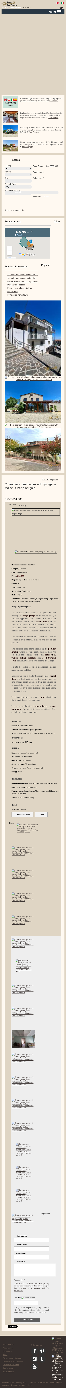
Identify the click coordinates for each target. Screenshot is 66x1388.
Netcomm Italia (25, 1385)
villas (23, 210)
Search (18, 192)
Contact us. (53, 101)
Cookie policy (8, 1368)
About (5, 1355)
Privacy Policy (8, 1371)
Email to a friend (23, 815)
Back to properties (50, 479)
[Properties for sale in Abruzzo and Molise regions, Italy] (9, 4)
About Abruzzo (8, 1344)
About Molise (8, 1348)
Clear (46, 197)
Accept (17, 1280)
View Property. (53, 118)
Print (42, 815)
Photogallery (7, 1351)
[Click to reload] (28, 1298)
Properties (15, 7)
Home (5, 7)
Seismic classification (11, 1365)
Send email (27, 1319)
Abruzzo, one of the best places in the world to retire (13, 1359)
